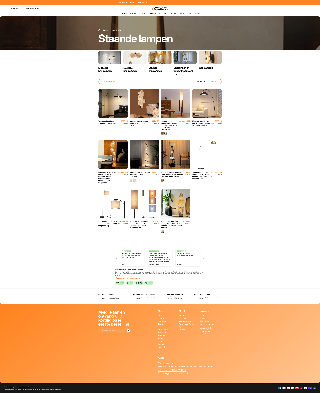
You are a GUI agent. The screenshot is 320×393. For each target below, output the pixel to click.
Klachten (182, 315)
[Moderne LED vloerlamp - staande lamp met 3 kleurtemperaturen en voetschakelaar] (144, 203)
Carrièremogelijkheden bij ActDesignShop (208, 328)
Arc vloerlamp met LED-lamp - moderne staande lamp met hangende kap (109, 223)
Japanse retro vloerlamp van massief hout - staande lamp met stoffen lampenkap (169, 125)
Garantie (182, 330)
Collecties (106, 30)
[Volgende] (153, 2)
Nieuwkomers (163, 332)
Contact (161, 341)
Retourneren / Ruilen (186, 324)
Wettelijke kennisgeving (55, 389)
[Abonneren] (128, 330)
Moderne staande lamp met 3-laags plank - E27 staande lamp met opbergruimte (172, 174)
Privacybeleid (18, 389)
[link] (166, 363)
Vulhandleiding (163, 350)
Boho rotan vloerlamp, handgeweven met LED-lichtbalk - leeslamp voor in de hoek (171, 224)
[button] (117, 258)
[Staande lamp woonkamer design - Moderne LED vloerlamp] (144, 154)
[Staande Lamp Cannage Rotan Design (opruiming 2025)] (144, 103)
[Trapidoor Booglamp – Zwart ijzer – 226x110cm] (113, 103)
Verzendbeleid (184, 318)
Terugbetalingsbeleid (9, 389)
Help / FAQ (161, 347)
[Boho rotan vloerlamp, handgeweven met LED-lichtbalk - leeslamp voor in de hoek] (175, 203)
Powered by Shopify (24, 387)
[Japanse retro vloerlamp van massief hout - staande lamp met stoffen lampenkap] (175, 103)
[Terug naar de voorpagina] (99, 30)
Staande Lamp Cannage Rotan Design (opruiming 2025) (139, 123)
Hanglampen (162, 318)
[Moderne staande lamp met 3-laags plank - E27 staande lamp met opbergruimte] (175, 154)
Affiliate (202, 318)
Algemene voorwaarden (187, 327)
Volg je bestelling (185, 321)
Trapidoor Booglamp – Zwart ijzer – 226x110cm (107, 122)
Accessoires (162, 321)
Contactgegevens (45, 389)
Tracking (161, 338)
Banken (160, 324)
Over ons (161, 344)
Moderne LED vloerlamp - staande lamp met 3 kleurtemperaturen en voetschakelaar (139, 224)
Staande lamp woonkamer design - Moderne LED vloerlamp (140, 174)
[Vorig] (112, 2)
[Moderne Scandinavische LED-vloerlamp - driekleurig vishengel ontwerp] (207, 103)
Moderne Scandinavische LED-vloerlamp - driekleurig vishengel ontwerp (203, 123)
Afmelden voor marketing (205, 332)
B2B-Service (162, 335)
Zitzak (160, 315)
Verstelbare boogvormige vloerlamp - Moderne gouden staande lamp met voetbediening (202, 175)
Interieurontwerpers (207, 324)
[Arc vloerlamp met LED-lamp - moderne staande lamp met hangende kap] (113, 203)
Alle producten (163, 330)
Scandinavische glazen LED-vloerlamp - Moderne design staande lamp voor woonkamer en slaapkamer (107, 177)
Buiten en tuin (162, 327)
